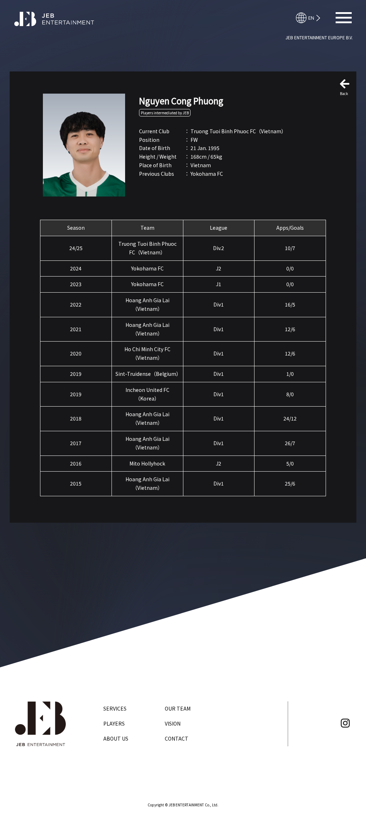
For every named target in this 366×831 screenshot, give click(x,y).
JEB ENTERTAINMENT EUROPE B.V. (319, 37)
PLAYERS (114, 723)
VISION (172, 723)
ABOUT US (115, 738)
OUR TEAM (178, 708)
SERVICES (115, 708)
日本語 (311, 18)
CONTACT (176, 738)
